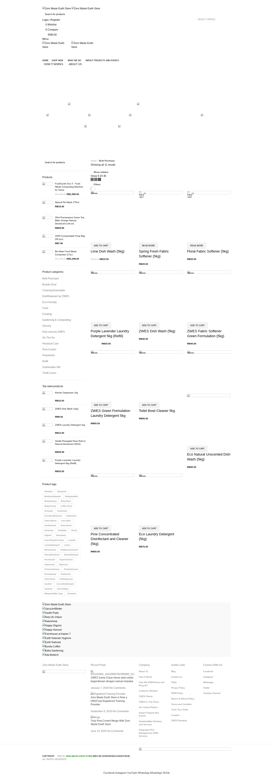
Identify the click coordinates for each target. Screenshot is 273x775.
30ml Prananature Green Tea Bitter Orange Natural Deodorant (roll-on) (69, 220)
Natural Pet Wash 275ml (67, 202)
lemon (67, 545)
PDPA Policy (177, 693)
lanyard (71, 540)
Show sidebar (101, 172)
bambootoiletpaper (52, 496)
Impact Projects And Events (149, 714)
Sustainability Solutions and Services (150, 723)
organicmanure (66, 560)
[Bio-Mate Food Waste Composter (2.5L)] (47, 255)
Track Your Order (179, 709)
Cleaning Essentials (53, 290)
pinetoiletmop (50, 574)
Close (94, 273)
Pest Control (49, 349)
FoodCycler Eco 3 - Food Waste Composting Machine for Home (69, 186)
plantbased (65, 574)
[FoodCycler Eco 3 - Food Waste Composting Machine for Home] (47, 189)
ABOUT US (75, 64)
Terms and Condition (181, 704)
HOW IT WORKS (53, 64)
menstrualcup (50, 550)
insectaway (61, 535)
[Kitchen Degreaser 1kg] (47, 396)
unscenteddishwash (65, 584)
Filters (97, 184)
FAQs (174, 682)
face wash (66, 521)
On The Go (48, 337)
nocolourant (49, 560)
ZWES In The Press (149, 702)
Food (45, 308)
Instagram (208, 677)
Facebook (208, 671)
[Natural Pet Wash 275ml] (47, 206)
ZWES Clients (146, 696)
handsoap (48, 530)
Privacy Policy (178, 688)
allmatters (48, 491)
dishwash (48, 511)
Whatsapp (208, 682)
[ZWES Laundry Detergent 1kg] (47, 429)
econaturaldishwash (53, 516)
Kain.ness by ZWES (53, 331)
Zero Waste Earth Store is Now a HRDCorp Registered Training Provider (109, 701)
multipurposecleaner (69, 550)
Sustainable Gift (51, 367)
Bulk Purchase (50, 278)
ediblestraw (71, 516)
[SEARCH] (226, 14)
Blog (173, 671)
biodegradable (71, 496)
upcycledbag (62, 589)
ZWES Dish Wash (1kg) (66, 408)
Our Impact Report (148, 707)
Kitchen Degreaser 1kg (66, 392)
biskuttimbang (50, 501)
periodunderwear (51, 569)
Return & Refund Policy (182, 698)
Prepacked (48, 355)
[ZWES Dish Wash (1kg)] (47, 413)
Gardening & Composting (56, 320)
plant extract (49, 579)
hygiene (48, 535)
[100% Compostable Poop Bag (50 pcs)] (47, 239)
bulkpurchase (50, 506)
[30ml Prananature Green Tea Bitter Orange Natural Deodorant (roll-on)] (47, 223)
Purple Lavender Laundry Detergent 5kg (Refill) (67, 462)
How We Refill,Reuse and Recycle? (151, 684)
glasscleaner (66, 525)
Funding (47, 314)
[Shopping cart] (43, 52)
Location (175, 715)
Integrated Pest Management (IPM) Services (148, 733)
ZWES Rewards (179, 720)
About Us (143, 671)
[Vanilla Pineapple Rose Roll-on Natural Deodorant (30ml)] (47, 447)
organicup (63, 564)
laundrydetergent (52, 545)
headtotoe (62, 530)
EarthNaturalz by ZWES (55, 296)
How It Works (145, 677)
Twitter (206, 688)
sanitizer (48, 584)
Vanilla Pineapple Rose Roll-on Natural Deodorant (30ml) (70, 442)
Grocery (46, 325)
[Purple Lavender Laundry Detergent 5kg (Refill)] (47, 466)
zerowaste (71, 594)
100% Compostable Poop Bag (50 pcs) (70, 237)
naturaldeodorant (52, 555)
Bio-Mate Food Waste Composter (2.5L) (66, 253)
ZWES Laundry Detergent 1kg (70, 425)
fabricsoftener (50, 521)
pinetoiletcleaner (71, 569)
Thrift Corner (49, 373)
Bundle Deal (49, 284)
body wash (66, 501)
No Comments (117, 688)
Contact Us (176, 677)
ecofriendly (62, 511)
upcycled (48, 589)
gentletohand (50, 525)
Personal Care (50, 343)
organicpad (49, 564)
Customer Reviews (148, 691)
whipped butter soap (53, 594)
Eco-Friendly (49, 302)
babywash (61, 491)
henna (74, 530)
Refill (45, 361)
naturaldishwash (71, 555)
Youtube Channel (211, 693)
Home (94, 160)
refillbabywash (66, 579)
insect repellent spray (54, 540)
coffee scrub (66, 506)
